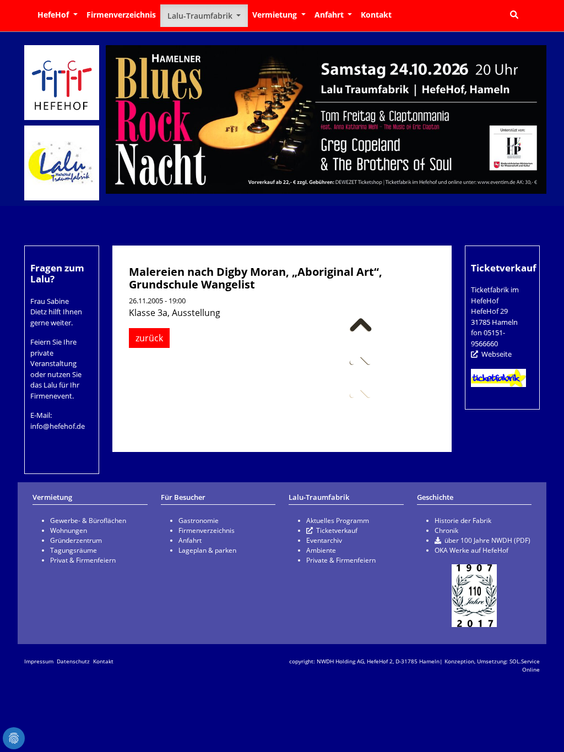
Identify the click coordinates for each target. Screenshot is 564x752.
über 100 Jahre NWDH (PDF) (487, 540)
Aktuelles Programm (337, 520)
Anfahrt (190, 540)
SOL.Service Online (524, 665)
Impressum (38, 661)
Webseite (496, 354)
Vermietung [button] (275, 14)
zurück (149, 338)
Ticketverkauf (336, 530)
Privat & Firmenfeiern (83, 560)
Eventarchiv (324, 540)
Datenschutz (73, 661)
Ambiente (321, 550)
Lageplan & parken (207, 550)
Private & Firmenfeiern (341, 560)
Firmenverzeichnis (121, 14)
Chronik (446, 530)
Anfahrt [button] (330, 14)
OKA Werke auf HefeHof (471, 550)
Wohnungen (68, 530)
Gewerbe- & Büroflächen (88, 520)
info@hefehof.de (57, 426)
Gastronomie (198, 520)
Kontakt (376, 14)
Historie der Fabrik (463, 520)
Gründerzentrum (76, 540)
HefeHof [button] (54, 14)
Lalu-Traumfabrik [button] (201, 15)
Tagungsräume (73, 550)
